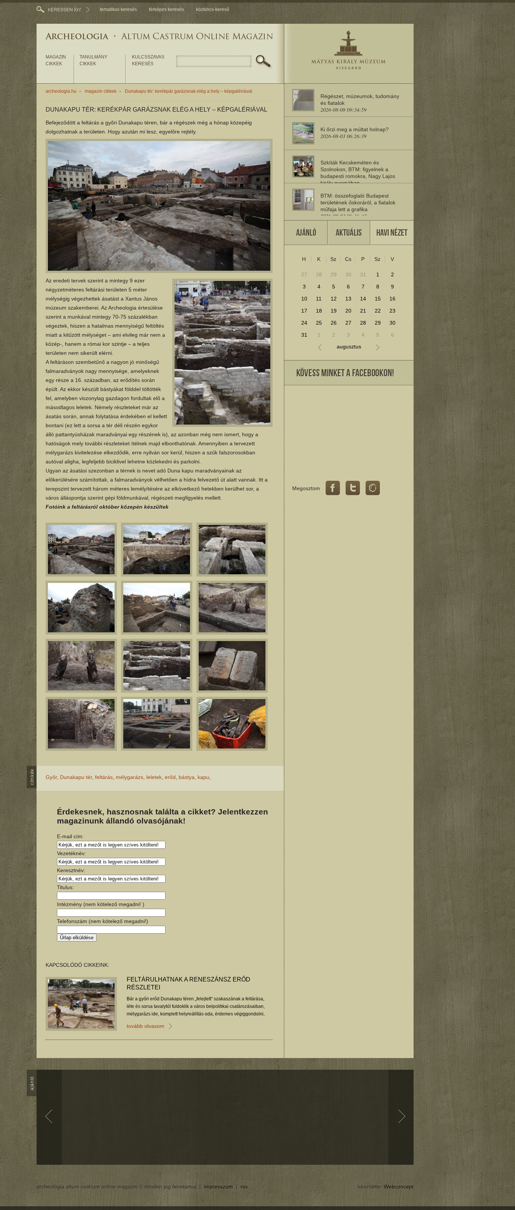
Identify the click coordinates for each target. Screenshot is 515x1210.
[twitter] (352, 488)
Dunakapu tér (76, 777)
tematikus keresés (118, 9)
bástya (187, 777)
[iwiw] (372, 488)
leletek (154, 777)
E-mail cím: (70, 836)
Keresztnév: (71, 870)
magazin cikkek (56, 60)
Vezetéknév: (71, 853)
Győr (51, 777)
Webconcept (399, 1187)
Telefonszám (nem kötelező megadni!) (102, 921)
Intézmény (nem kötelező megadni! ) (100, 904)
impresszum (218, 1187)
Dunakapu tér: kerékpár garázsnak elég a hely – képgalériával (188, 91)
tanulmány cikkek (93, 60)
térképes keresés (166, 9)
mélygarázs (129, 777)
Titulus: (65, 887)
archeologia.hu (61, 91)
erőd (170, 777)
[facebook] (332, 488)
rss (244, 1187)
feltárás (104, 777)
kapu (203, 777)
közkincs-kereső (212, 9)
